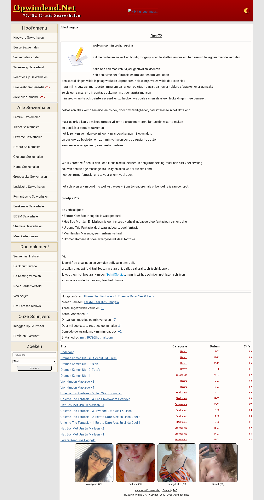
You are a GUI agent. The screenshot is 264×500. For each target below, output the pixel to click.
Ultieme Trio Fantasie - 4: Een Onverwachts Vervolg (95, 399)
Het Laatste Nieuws (27, 306)
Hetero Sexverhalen (26, 147)
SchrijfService (115, 274)
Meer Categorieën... (26, 236)
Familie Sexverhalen (26, 117)
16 (102, 308)
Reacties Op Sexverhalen (30, 77)
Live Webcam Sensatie (31, 87)
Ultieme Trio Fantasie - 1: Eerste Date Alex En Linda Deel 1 (100, 422)
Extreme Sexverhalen (27, 137)
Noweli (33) (218, 484)
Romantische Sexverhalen (31, 196)
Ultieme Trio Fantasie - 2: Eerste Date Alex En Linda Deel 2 (100, 417)
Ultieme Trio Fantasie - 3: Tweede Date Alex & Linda (118, 296)
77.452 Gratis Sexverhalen (52, 15)
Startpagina (69, 27)
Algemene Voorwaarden (147, 490)
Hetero (183, 351)
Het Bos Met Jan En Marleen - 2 (82, 428)
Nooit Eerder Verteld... (28, 286)
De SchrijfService (25, 266)
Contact (167, 490)
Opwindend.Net (44, 7)
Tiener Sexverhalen (26, 127)
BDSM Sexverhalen (26, 216)
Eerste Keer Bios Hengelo (101, 302)
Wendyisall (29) (94, 484)
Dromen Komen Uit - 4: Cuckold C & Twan (88, 358)
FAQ (175, 490)
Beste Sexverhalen (26, 47)
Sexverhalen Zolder (26, 57)
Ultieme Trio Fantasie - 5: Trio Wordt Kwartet (91, 393)
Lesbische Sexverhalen (29, 186)
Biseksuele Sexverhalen (29, 206)
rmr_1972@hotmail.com (96, 337)
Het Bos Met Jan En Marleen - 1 (82, 434)
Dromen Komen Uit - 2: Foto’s (80, 370)
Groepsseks (181, 375)
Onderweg (67, 352)
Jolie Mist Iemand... (29, 97)
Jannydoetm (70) (177, 484)
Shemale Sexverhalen (28, 226)
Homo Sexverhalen (26, 167)
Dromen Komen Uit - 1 (75, 376)
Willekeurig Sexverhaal (28, 67)
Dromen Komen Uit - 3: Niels (79, 364)
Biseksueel (181, 392)
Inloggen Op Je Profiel (28, 326)
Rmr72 (156, 36)
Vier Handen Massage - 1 (77, 387)
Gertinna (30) (135, 484)
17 (114, 320)
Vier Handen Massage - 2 (77, 381)
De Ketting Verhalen (27, 276)
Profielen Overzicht (26, 336)
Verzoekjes (20, 296)
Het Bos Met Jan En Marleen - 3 (82, 405)
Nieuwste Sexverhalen (28, 37)
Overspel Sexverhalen (28, 157)
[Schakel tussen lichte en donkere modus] (246, 10)
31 (120, 326)
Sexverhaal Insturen (26, 256)
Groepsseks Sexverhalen (30, 176)
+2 (120, 331)
